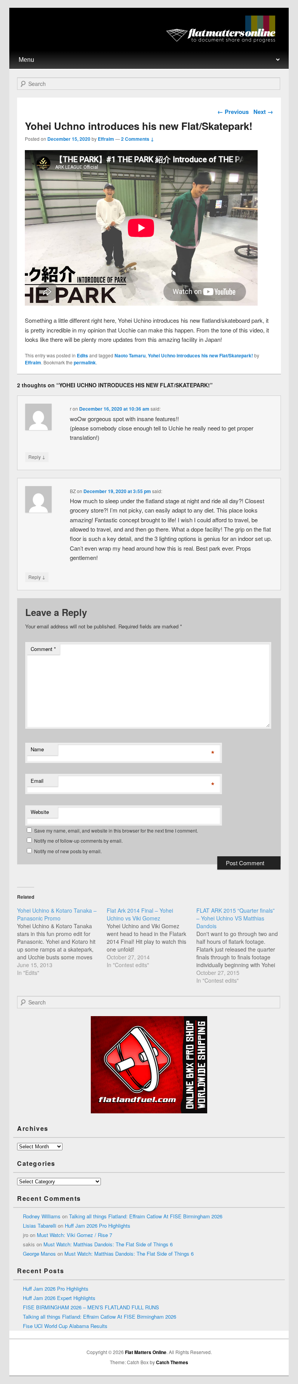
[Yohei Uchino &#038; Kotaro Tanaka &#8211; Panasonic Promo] (62, 941)
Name (37, 749)
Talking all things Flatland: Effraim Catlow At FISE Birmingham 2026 (145, 1216)
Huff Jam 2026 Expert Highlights (59, 1298)
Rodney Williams (42, 1216)
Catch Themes (172, 1362)
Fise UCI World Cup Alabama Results (65, 1326)
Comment (43, 649)
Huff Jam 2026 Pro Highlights (97, 1225)
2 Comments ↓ (137, 138)
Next (263, 111)
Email (37, 780)
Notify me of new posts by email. (68, 851)
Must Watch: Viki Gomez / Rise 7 (74, 1235)
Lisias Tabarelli (39, 1225)
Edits (82, 355)
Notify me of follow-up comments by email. (78, 840)
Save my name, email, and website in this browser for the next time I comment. (116, 830)
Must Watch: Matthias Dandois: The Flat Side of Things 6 (108, 1244)
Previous (233, 111)
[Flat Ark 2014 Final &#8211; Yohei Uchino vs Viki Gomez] (151, 937)
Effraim (106, 138)
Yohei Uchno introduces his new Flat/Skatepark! (200, 355)
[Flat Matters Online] (223, 40)
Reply (36, 456)
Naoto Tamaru (130, 355)
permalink (85, 362)
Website (40, 811)
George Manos (39, 1253)
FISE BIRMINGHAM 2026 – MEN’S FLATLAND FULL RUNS (91, 1307)
